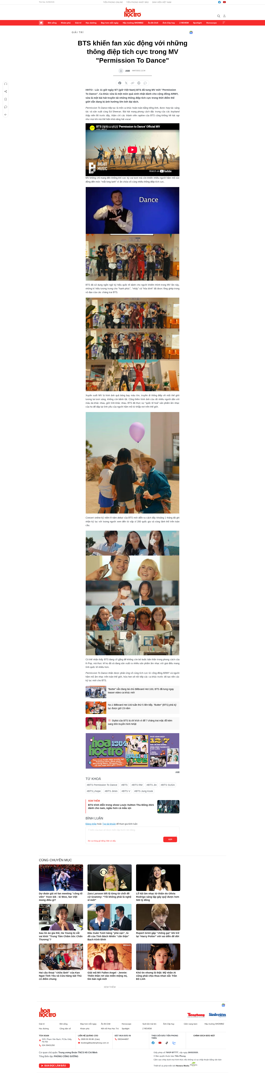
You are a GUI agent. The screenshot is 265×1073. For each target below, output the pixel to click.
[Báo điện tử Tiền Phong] (196, 1015)
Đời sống (52, 23)
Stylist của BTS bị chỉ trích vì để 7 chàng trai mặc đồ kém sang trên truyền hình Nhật (140, 722)
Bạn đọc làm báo (55, 1065)
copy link (132, 83)
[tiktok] (168, 1043)
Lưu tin (5, 99)
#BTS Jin (152, 785)
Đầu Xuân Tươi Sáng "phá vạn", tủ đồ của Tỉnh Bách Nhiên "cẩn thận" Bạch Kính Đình (108, 936)
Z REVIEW (184, 23)
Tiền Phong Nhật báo (137, 2)
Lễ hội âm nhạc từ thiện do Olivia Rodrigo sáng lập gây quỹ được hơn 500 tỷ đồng (157, 896)
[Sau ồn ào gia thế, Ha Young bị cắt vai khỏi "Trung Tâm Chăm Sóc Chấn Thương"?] (61, 917)
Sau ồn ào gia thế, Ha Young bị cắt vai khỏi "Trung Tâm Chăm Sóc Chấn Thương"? (61, 936)
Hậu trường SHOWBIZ (133, 23)
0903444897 (123, 1039)
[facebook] (219, 2)
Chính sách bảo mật (204, 1035)
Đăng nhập (91, 824)
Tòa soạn (44, 1035)
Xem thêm (224, 23)
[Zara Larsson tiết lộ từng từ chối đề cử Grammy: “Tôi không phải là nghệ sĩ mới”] (110, 877)
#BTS (124, 785)
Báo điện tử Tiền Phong (132, 12)
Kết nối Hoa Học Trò (110, 1028)
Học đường (91, 23)
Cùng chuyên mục (55, 860)
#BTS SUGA (168, 785)
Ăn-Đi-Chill (153, 23)
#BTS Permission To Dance (102, 785)
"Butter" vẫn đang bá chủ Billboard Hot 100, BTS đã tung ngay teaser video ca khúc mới (141, 691)
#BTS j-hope (94, 791)
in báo (139, 83)
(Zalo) (97, 1039)
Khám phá (66, 23)
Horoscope (211, 23)
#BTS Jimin (111, 791)
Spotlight (197, 23)
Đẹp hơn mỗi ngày (109, 23)
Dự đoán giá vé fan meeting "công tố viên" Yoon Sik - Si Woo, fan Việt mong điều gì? (60, 896)
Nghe (5, 84)
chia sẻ (120, 83)
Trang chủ (41, 23)
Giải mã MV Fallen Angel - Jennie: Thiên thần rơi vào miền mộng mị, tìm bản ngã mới (107, 976)
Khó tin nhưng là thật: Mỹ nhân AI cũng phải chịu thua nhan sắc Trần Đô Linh (156, 976)
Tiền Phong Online (113, 2)
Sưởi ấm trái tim (149, 1024)
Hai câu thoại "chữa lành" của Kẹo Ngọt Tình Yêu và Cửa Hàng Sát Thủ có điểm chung (60, 976)
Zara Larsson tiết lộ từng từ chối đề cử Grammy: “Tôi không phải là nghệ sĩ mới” (109, 896)
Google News (191, 32)
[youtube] (224, 2)
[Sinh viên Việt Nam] (217, 1015)
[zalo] (175, 1042)
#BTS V (126, 791)
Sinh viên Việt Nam (161, 2)
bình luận (145, 83)
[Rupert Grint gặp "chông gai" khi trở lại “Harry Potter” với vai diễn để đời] (158, 917)
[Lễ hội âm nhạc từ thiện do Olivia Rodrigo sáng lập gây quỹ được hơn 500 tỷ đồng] (158, 877)
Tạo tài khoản (109, 824)
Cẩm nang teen (190, 1024)
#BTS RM (137, 785)
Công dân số (65, 1028)
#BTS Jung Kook (143, 791)
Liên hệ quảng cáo (88, 1035)
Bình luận (5, 107)
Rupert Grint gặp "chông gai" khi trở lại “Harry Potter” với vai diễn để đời (157, 935)
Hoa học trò (47, 1012)
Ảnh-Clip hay (169, 23)
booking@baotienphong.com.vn (95, 1043)
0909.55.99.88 (87, 1039)
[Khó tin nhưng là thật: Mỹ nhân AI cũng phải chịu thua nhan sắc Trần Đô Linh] (158, 957)
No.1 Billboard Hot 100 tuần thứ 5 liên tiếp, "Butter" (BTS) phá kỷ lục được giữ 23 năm (142, 706)
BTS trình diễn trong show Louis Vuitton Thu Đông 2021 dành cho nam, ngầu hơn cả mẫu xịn (121, 806)
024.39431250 (48, 1045)
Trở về (5, 114)
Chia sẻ (5, 91)
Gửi (170, 839)
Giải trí (78, 23)
